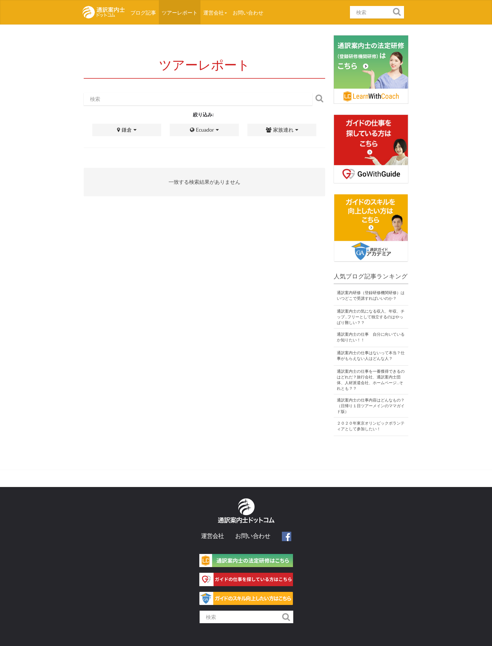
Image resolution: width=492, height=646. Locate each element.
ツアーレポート (180, 13)
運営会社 (214, 13)
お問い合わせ (248, 13)
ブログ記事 (144, 12)
